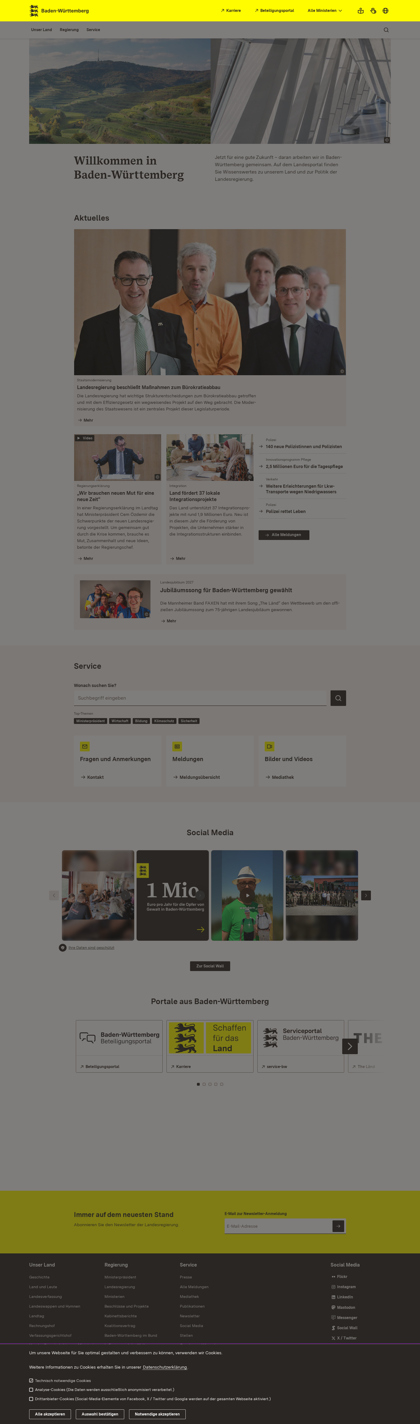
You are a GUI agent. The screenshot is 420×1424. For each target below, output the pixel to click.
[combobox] (325, 11)
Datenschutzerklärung (165, 1367)
